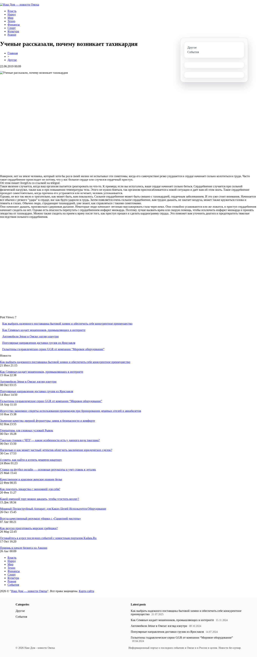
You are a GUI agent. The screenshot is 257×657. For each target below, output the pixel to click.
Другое (12, 60)
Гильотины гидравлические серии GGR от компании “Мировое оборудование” (53, 349)
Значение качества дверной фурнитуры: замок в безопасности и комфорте (47, 420)
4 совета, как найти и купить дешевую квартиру (31, 459)
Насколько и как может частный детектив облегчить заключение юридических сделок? (56, 450)
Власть (12, 11)
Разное (12, 34)
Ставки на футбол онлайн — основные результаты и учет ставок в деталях (48, 469)
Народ (12, 14)
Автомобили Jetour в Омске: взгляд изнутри (30, 336)
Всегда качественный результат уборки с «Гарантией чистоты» (40, 518)
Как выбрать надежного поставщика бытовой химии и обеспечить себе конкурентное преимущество (67, 323)
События (13, 584)
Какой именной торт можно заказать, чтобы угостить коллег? (39, 499)
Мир (10, 17)
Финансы (14, 24)
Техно (11, 21)
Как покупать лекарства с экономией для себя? (30, 489)
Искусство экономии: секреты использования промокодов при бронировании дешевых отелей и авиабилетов (70, 410)
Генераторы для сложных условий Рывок (26, 430)
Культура (13, 31)
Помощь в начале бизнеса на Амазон (23, 547)
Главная (13, 53)
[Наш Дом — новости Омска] (19, 4)
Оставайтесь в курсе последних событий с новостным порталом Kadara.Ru (48, 538)
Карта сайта (86, 591)
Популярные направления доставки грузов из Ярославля (38, 342)
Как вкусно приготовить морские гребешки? (29, 528)
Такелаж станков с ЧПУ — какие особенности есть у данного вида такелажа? (50, 440)
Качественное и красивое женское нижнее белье (31, 479)
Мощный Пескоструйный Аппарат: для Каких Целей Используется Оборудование (53, 508)
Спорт (12, 28)
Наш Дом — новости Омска (29, 591)
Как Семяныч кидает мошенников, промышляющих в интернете (43, 330)
